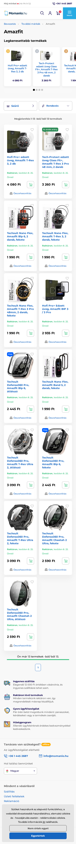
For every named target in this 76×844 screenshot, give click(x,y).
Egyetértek (38, 835)
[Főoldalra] (15, 13)
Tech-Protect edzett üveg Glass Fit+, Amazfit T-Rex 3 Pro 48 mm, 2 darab (46, 69)
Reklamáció (11, 801)
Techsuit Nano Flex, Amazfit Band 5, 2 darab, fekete (55, 385)
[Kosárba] (30, 184)
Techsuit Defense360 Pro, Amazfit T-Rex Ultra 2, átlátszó (20, 462)
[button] (42, 13)
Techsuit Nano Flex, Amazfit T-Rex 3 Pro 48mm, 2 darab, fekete (20, 310)
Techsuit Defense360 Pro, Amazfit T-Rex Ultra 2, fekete (20, 538)
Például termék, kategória (30, 35)
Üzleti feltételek (14, 796)
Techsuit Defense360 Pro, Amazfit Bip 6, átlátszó (18, 386)
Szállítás (9, 791)
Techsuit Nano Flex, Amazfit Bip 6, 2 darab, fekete (20, 236)
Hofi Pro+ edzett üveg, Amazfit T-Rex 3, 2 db (17, 68)
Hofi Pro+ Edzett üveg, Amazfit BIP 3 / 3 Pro (55, 309)
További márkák (30, 23)
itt (44, 821)
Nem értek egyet (38, 828)
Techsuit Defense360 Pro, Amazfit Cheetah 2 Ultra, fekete (54, 538)
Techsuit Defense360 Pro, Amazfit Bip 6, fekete (53, 462)
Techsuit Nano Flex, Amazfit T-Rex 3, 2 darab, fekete (55, 236)
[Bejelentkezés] (50, 13)
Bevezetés (10, 23)
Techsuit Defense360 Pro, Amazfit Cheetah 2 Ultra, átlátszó (19, 614)
